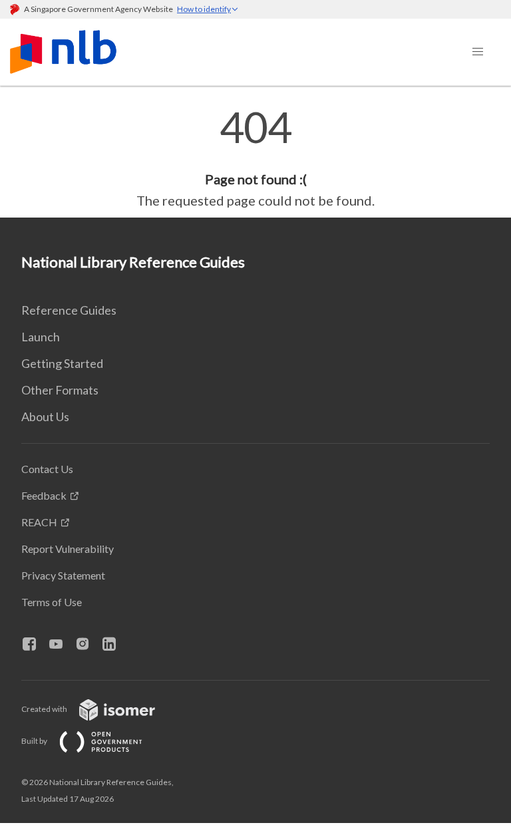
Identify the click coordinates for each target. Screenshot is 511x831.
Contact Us (47, 468)
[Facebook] (34, 644)
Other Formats (59, 390)
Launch (40, 336)
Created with (45, 709)
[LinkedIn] (114, 644)
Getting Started (62, 363)
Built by (35, 741)
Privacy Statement (63, 575)
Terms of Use (51, 601)
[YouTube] (61, 644)
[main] (255, 158)
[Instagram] (88, 644)
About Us (45, 416)
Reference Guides (68, 310)
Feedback (44, 495)
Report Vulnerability (67, 548)
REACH (39, 522)
